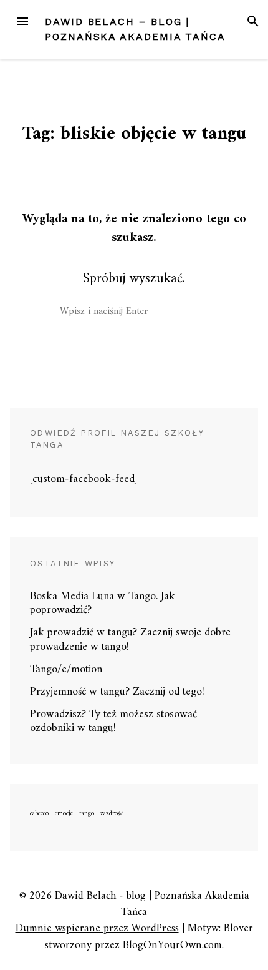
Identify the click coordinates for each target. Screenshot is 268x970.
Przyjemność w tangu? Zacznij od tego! (117, 692)
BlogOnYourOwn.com (172, 945)
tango (86, 814)
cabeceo (39, 814)
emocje (64, 814)
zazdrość (111, 814)
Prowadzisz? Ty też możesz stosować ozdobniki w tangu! (113, 721)
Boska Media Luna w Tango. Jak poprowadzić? (102, 603)
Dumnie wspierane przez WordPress (97, 928)
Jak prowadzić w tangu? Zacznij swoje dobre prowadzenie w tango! (130, 640)
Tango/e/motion (66, 669)
